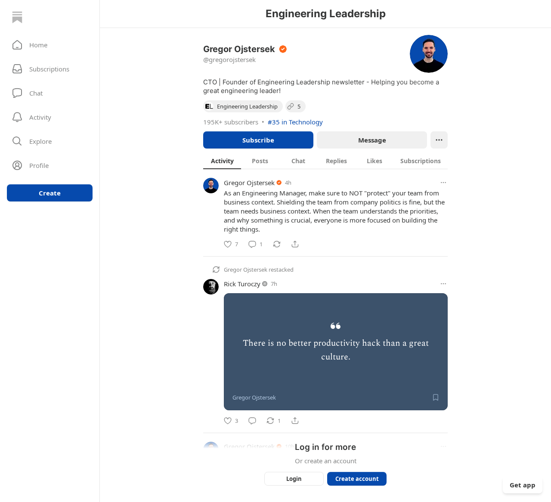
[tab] (222, 160)
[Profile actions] (439, 140)
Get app (523, 484)
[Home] (17, 17)
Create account (357, 479)
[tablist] (325, 160)
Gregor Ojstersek (249, 182)
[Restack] (276, 244)
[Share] (295, 244)
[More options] (443, 182)
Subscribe (258, 140)
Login (294, 479)
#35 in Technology (295, 122)
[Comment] (252, 421)
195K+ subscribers (230, 122)
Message (372, 140)
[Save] (436, 397)
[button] (50, 44)
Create (50, 193)
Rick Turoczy (242, 283)
